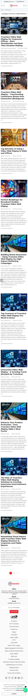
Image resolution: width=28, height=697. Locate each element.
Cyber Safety (14, 653)
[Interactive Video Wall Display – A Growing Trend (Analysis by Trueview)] (14, 358)
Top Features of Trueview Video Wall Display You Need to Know (13, 315)
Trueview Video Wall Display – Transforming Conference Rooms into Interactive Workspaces (12, 95)
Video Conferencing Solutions (14, 651)
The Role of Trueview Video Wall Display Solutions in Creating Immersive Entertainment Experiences (13, 482)
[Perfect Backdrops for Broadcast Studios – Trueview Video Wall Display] (14, 188)
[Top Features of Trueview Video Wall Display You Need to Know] (14, 302)
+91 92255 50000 (14, 597)
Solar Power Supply (14, 645)
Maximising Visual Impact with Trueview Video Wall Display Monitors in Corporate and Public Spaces (13, 540)
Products (14, 621)
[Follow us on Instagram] (12, 678)
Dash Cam (14, 656)
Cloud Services (14, 626)
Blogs (14, 632)
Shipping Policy (14, 667)
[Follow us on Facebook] (9, 678)
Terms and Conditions (14, 673)
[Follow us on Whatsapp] (22, 678)
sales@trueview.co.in (9, 1)
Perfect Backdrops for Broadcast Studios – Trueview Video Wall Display (11, 203)
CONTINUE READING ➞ (7, 66)
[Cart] (26, 5)
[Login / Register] (24, 5)
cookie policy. (20, 690)
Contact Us (14, 629)
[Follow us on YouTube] (19, 678)
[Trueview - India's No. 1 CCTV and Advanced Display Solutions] (14, 5)
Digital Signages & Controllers (14, 648)
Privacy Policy (14, 670)
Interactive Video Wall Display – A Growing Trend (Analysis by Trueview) (13, 372)
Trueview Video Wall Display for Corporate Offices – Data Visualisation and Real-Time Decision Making (12, 41)
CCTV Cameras (14, 624)
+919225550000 (20, 1)
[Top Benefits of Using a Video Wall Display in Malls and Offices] (14, 137)
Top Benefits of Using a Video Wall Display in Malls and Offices (14, 151)
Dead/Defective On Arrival (14, 665)
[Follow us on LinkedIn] (15, 678)
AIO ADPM (14, 642)
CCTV (14, 640)
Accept (14, 694)
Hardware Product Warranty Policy (14, 662)
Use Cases (14, 634)
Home (2, 9)
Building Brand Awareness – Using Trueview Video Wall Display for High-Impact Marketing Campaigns (13, 259)
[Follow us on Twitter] (6, 678)
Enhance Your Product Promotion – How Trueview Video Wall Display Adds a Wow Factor (12, 426)
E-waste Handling (14, 659)
